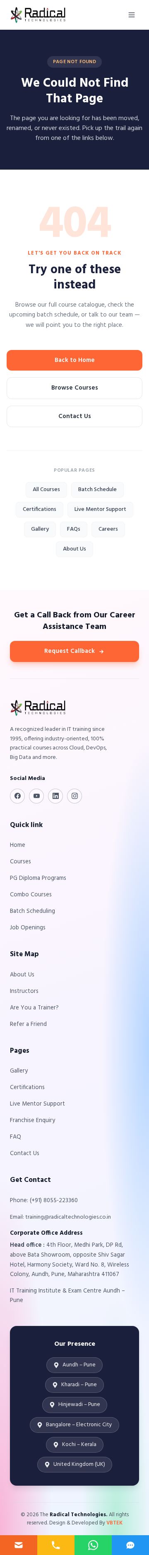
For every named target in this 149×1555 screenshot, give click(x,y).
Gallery (40, 529)
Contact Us (74, 416)
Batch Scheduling (32, 911)
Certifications (39, 509)
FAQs (73, 529)
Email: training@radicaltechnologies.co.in (60, 1217)
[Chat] (130, 1545)
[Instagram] (74, 796)
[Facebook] (17, 796)
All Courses (46, 489)
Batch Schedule (97, 489)
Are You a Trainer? (34, 1008)
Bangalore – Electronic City (79, 1424)
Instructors (24, 991)
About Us (74, 549)
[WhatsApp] (93, 1545)
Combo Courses (31, 895)
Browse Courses (74, 388)
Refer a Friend (28, 1024)
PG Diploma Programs (38, 878)
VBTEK (114, 1523)
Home (17, 845)
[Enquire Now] (18, 1545)
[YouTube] (36, 796)
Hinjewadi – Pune (79, 1404)
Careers (108, 529)
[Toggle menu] (131, 14)
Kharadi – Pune (79, 1384)
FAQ (15, 1137)
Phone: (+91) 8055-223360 (44, 1200)
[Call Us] (55, 1545)
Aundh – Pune (79, 1365)
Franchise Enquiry (32, 1120)
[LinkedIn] (55, 796)
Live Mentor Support (100, 509)
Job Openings (28, 928)
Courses (20, 862)
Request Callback (69, 651)
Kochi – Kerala (79, 1444)
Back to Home (75, 360)
